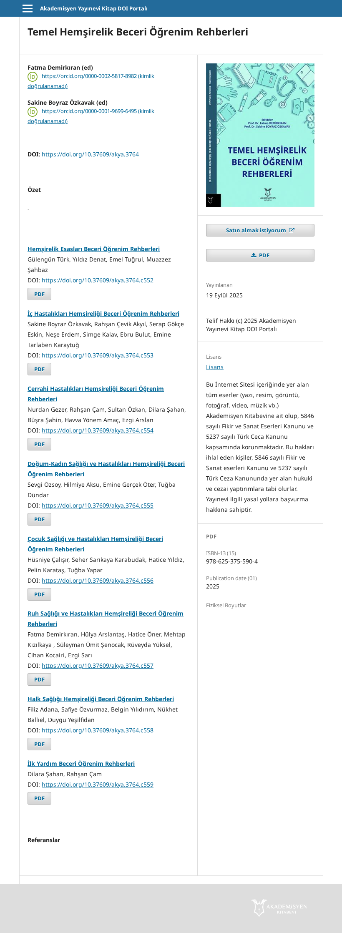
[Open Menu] (27, 8)
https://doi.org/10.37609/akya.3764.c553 (97, 355)
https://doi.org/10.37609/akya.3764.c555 (97, 505)
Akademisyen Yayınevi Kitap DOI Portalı (94, 8)
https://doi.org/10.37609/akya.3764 (90, 154)
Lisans (215, 367)
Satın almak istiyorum (256, 230)
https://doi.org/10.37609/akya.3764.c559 (97, 784)
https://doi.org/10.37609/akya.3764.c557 (97, 665)
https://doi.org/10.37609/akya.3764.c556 (97, 580)
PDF (39, 294)
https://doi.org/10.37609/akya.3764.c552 (97, 280)
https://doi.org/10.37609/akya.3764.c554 (97, 430)
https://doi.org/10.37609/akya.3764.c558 (97, 730)
